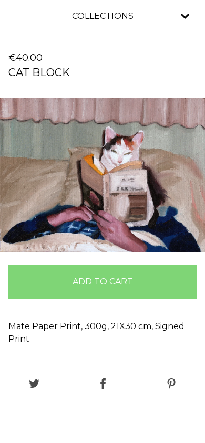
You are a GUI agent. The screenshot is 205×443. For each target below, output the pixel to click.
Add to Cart (103, 282)
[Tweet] (34, 384)
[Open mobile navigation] (185, 16)
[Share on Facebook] (103, 384)
